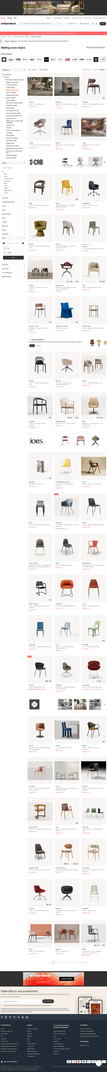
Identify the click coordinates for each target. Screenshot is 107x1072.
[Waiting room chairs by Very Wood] (96, 59)
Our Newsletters (31, 1043)
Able (5, 174)
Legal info (56, 1051)
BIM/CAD (45, 69)
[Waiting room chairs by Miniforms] (53, 59)
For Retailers (67, 18)
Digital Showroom (84, 1045)
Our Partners (4, 1033)
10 (80, 962)
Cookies (68, 1066)
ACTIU (6, 176)
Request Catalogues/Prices (96, 47)
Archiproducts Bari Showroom (9, 1046)
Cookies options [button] (61, 1066)
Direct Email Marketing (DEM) (88, 1033)
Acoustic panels (11, 158)
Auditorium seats (11, 105)
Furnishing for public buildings (14, 80)
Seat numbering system (13, 113)
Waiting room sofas (12, 82)
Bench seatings (11, 92)
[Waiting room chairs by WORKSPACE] (60, 59)
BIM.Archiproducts (32, 1051)
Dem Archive (30, 1046)
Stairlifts (8, 128)
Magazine (30, 1036)
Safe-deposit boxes (12, 110)
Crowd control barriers (13, 130)
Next (84, 962)
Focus (28, 1041)
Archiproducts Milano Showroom (10, 1043)
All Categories (6, 74)
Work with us (4, 1041)
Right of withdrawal (59, 1046)
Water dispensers (11, 155)
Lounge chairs (10, 87)
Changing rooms (11, 118)
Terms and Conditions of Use (79, 1066)
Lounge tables (10, 100)
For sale (34, 69)
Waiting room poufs (12, 95)
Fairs (28, 1038)
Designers (30, 1033)
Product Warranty (58, 1043)
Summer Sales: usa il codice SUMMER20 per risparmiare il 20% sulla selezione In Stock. (53, 33)
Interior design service (59, 1031)
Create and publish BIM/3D (87, 1031)
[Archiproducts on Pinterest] (10, 1017)
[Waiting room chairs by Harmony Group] (39, 59)
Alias (5, 183)
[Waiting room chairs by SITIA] (32, 59)
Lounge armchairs (11, 85)
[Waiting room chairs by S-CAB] (18, 59)
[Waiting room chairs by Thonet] (82, 59)
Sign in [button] (103, 23)
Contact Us (4, 1038)
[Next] (104, 162)
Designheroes (31, 1056)
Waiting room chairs (12, 90)
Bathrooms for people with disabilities (14, 121)
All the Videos (31, 1048)
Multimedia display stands (14, 148)
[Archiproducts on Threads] (19, 1017)
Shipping (56, 1041)
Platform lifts (10, 125)
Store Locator (57, 1038)
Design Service (87, 18)
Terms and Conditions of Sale (62, 1048)
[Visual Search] (60, 23)
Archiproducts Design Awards (9, 1048)
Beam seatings (10, 98)
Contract (6, 77)
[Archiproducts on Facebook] (2, 1017)
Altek (5, 186)
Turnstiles (9, 133)
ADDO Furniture (8, 178)
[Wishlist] (93, 23)
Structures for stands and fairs (14, 152)
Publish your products (86, 1028)
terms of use (20, 1008)
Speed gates (10, 135)
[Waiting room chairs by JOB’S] (11, 59)
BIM (15, 18)
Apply (13, 257)
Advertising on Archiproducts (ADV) (89, 1036)
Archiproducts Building (33, 1053)
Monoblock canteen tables (14, 103)
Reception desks (11, 140)
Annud (6, 193)
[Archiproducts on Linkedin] (27, 1017)
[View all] (80, 162)
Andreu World (8, 190)
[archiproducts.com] (8, 23)
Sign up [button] (13, 41)
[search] (20, 23)
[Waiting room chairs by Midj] (46, 59)
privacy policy (31, 1008)
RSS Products (96, 1066)
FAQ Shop (56, 1053)
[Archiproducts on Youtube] (23, 1017)
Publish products (58, 18)
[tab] (51, 18)
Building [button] (10, 18)
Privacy (54, 1066)
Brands (29, 1031)
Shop (55, 1036)
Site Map (103, 1066)
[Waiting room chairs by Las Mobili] (67, 59)
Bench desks (10, 108)
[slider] (4, 243)
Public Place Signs (12, 138)
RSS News (89, 1066)
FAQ (2, 1036)
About (2, 1028)
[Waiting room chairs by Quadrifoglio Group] (4, 59)
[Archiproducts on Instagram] (6, 1017)
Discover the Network (6, 1031)
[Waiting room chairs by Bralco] (25, 59)
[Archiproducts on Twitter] (14, 1017)
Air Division (7, 181)
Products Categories (32, 1028)
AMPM (6, 188)
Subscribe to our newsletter (8, 1051)
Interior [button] (3, 18)
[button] (49, 18)
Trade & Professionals (77, 18)
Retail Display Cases (12, 146)
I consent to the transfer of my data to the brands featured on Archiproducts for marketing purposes (27, 1005)
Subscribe (49, 1001)
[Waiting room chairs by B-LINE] (89, 59)
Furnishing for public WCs (14, 116)
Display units (10, 143)
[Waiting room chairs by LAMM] (74, 59)
